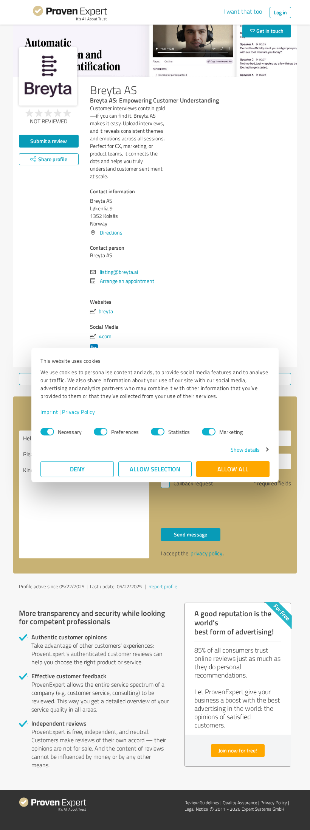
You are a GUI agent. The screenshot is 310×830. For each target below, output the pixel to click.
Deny (77, 469)
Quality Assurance (240, 802)
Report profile (163, 586)
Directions (111, 232)
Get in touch (269, 30)
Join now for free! (238, 750)
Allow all (232, 469)
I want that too (242, 11)
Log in (280, 12)
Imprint (49, 411)
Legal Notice (196, 809)
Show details (245, 449)
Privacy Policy (78, 411)
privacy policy (206, 553)
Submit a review (48, 141)
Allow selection (155, 469)
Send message (190, 534)
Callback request (193, 483)
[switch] (100, 431)
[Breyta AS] (48, 76)
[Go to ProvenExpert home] (70, 14)
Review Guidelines (201, 802)
